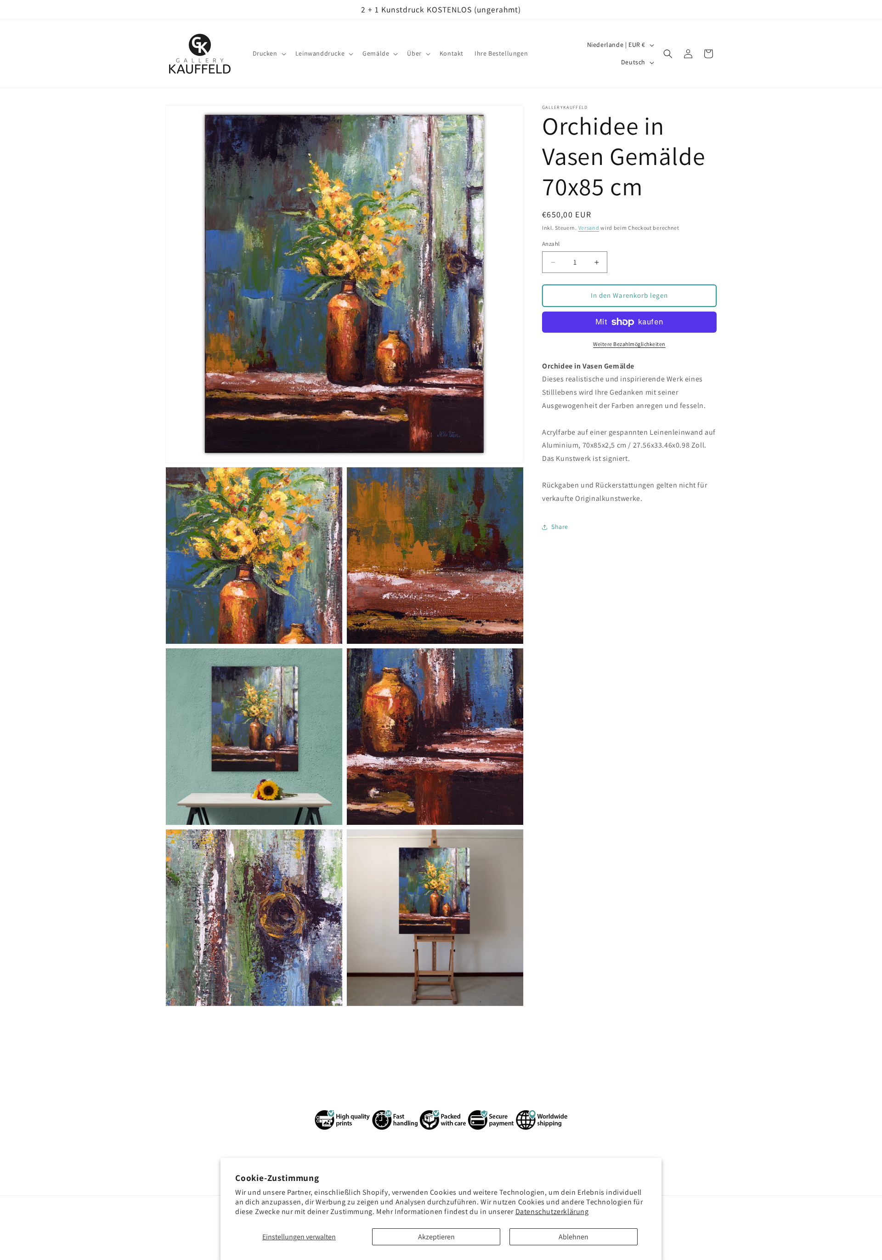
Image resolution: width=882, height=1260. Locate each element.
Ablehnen (573, 1237)
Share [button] (559, 527)
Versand (588, 227)
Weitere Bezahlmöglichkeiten (629, 344)
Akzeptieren (436, 1237)
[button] (268, 53)
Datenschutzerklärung (552, 1211)
